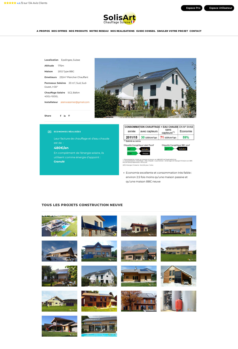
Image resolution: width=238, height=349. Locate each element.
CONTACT (196, 31)
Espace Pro (193, 7)
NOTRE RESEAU (99, 31)
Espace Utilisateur (220, 7)
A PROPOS (43, 31)
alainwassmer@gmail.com (75, 102)
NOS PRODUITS (78, 31)
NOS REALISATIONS (122, 31)
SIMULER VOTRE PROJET (172, 31)
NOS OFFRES (59, 31)
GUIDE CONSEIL (146, 31)
